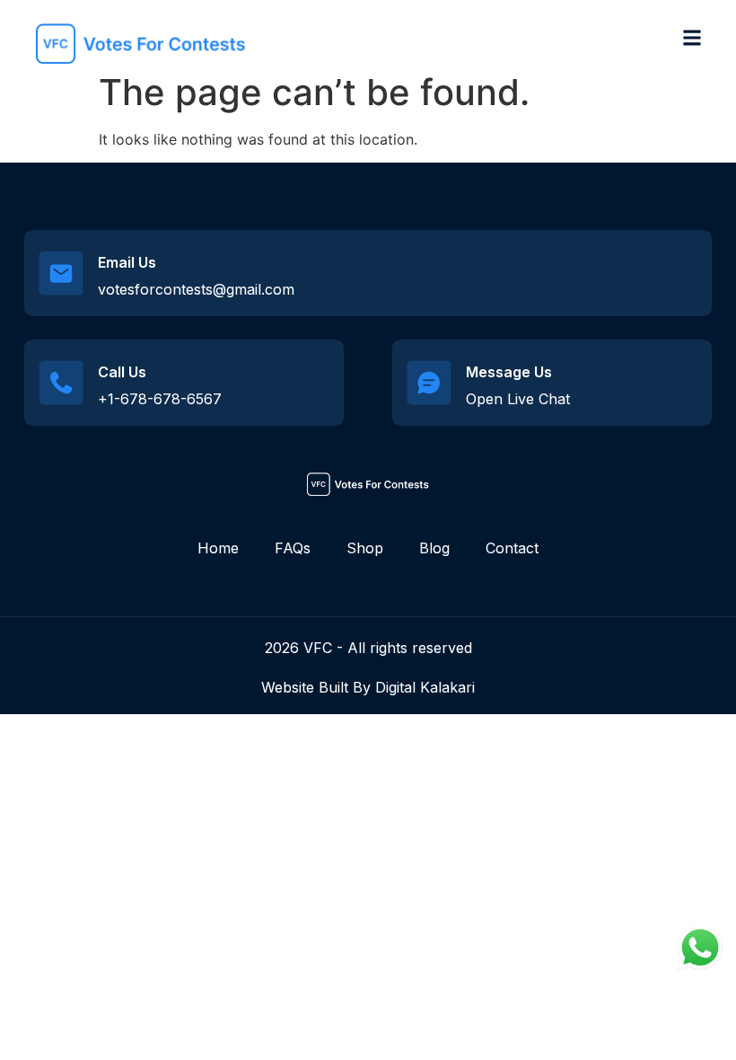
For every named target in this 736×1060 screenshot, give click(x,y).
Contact (512, 548)
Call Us (122, 372)
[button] (691, 37)
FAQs (293, 548)
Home (218, 548)
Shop (364, 548)
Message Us (509, 372)
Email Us (127, 262)
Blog (434, 548)
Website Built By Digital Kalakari (368, 687)
